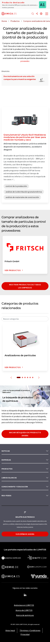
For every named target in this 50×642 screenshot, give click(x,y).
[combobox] (25, 318)
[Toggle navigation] (46, 14)
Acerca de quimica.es (25, 615)
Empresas (6, 460)
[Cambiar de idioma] (41, 13)
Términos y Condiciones (30, 630)
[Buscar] (32, 13)
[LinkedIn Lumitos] (25, 595)
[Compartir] (37, 13)
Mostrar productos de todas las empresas (25, 286)
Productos (7, 469)
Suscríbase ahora (25, 534)
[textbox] (25, 318)
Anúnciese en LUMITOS (24, 605)
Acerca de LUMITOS (24, 610)
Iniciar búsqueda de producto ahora (25, 434)
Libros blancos (9, 478)
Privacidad (25, 634)
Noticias (6, 451)
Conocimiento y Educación (15, 487)
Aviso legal (10, 630)
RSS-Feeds (6, 496)
